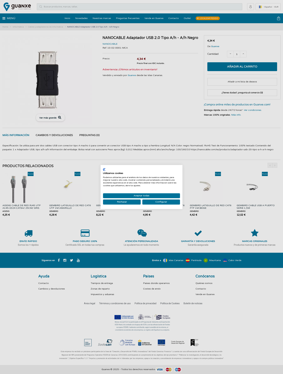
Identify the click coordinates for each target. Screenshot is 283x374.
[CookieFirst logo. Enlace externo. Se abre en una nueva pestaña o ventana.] (104, 169)
